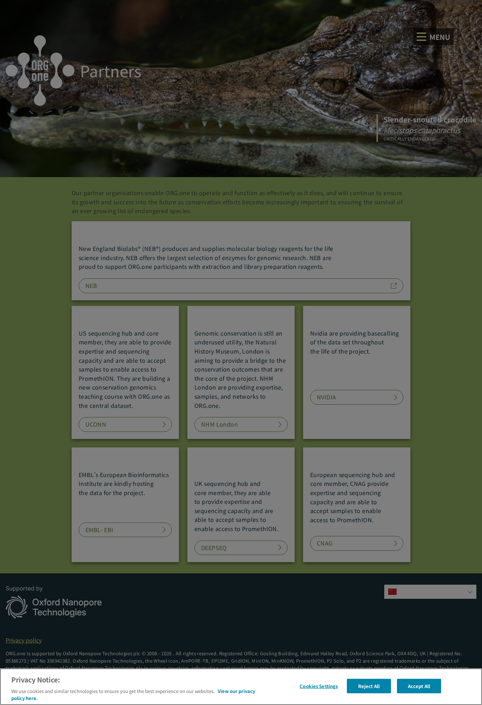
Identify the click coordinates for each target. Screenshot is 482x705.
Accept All (419, 686)
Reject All (369, 686)
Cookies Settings (319, 686)
